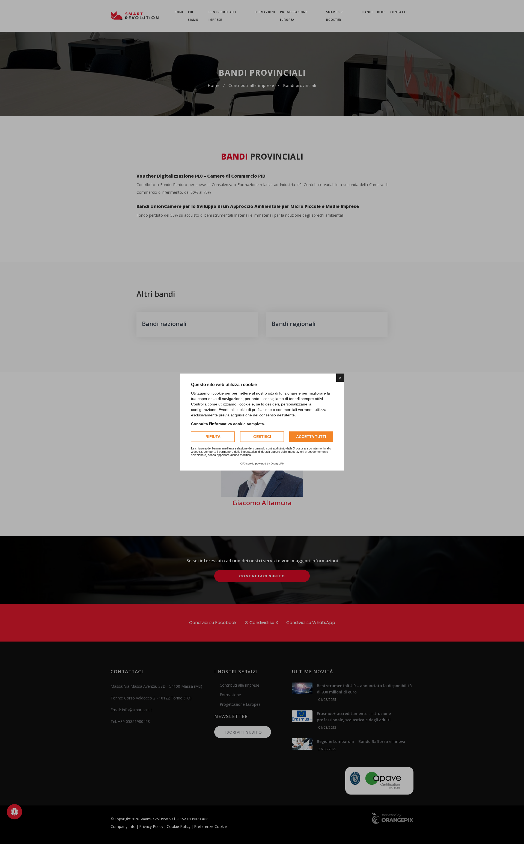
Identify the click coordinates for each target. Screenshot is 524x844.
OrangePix (277, 463)
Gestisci (262, 436)
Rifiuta (213, 436)
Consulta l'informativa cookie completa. (228, 424)
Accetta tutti (311, 436)
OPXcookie (247, 463)
